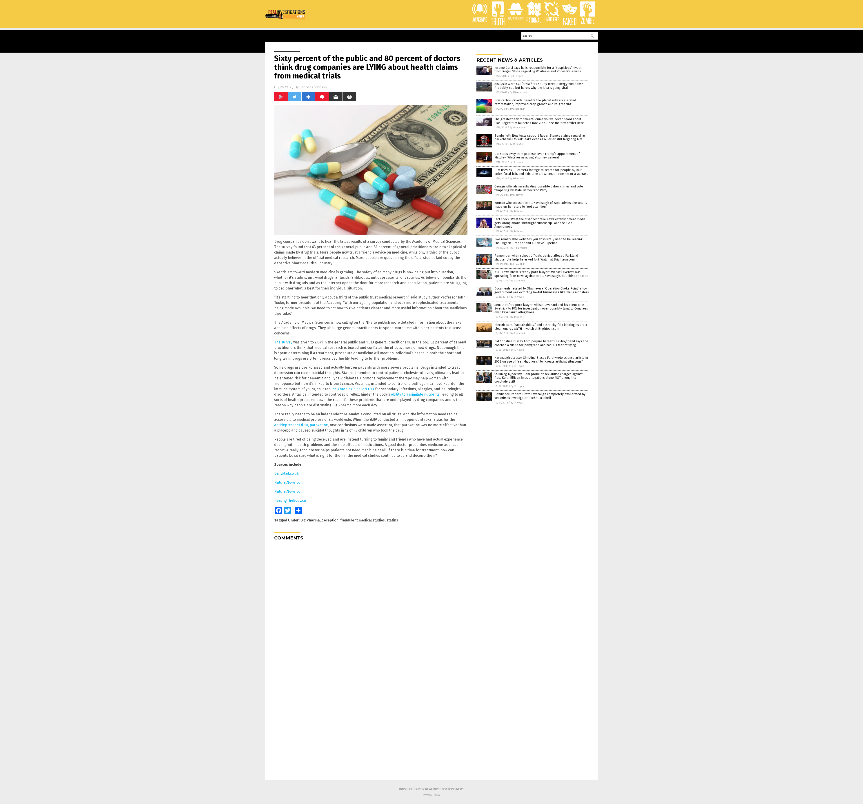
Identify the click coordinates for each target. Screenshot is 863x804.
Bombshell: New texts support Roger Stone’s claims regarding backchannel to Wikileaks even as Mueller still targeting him (539, 137)
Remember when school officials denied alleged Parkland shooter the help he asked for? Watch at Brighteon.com (536, 257)
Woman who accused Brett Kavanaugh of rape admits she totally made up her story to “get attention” (540, 205)
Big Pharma (310, 520)
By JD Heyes (516, 76)
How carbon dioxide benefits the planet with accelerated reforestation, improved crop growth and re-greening (535, 102)
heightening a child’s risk (353, 389)
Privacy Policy (431, 795)
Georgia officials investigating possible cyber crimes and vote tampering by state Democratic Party (538, 188)
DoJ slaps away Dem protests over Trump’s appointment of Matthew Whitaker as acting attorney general (537, 156)
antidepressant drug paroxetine (301, 425)
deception (330, 520)
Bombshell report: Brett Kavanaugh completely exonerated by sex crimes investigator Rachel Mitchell (539, 396)
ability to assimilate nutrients (415, 394)
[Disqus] (370, 600)
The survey (283, 342)
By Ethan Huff (517, 108)
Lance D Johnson (313, 87)
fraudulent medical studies (362, 520)
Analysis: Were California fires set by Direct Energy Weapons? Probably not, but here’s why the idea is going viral (538, 86)
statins (392, 520)
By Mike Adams (518, 92)
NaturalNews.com (288, 482)
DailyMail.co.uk (286, 473)
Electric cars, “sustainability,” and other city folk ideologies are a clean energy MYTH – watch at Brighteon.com (540, 327)
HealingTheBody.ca (290, 500)
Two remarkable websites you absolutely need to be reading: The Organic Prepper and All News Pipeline (538, 241)
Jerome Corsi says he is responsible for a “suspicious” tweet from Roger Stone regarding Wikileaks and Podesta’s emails (537, 69)
